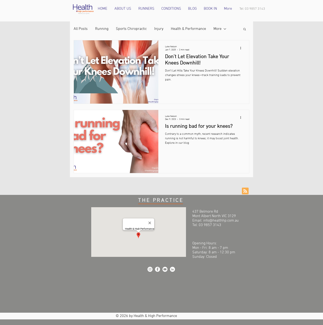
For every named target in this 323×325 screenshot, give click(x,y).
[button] (244, 29)
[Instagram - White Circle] (150, 269)
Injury (158, 29)
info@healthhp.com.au (221, 220)
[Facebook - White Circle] (157, 269)
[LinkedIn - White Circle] (172, 269)
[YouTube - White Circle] (164, 269)
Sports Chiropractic (131, 29)
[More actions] (242, 48)
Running (101, 29)
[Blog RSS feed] (245, 191)
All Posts (81, 29)
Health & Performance (188, 29)
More (217, 29)
